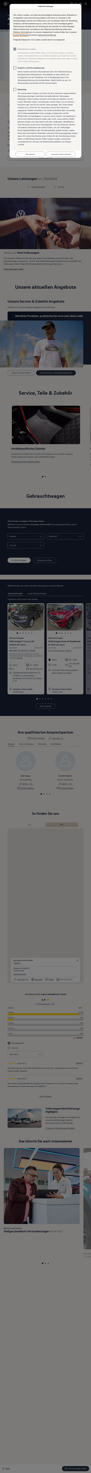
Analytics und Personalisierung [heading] (31, 68)
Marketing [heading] (22, 89)
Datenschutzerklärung (47, 35)
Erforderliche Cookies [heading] (27, 49)
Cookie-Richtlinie (20, 35)
